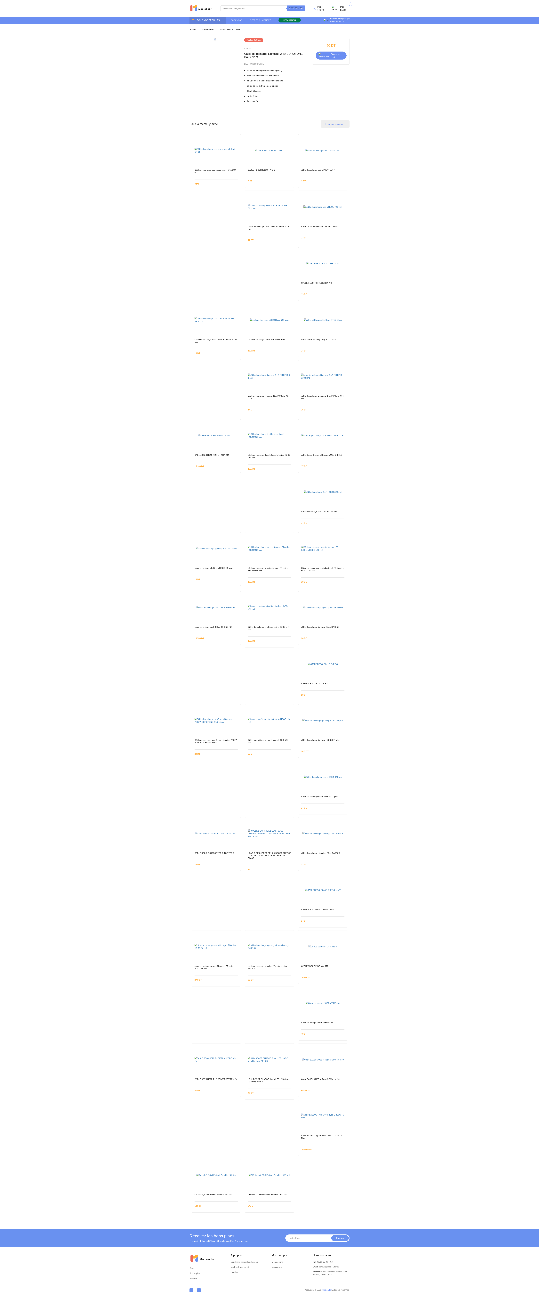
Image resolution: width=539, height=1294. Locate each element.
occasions (236, 20)
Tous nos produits (208, 20)
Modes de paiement (240, 1267)
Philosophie (194, 1273)
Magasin (193, 1278)
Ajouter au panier (335, 55)
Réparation (289, 20)
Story (191, 1268)
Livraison (235, 1272)
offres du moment (260, 20)
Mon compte (320, 8)
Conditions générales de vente (244, 1262)
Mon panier (343, 8)
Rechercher (296, 8)
